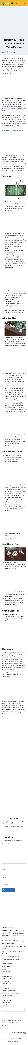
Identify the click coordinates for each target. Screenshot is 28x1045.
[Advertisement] (14, 23)
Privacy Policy (10, 1038)
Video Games (6, 1005)
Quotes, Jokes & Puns (9, 990)
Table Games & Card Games (18, 7)
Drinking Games (7, 976)
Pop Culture (5, 988)
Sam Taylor (6, 51)
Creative (4, 974)
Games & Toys (6, 7)
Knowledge (5, 981)
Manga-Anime (6, 983)
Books (4, 969)
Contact (10, 1041)
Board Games (6, 966)
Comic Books (6, 971)
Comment (5, 844)
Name (5, 869)
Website (5, 884)
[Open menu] (24, 3)
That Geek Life (6, 1000)
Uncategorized (6, 1002)
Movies (4, 986)
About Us (17, 1041)
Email (5, 877)
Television (5, 998)
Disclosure (19, 1038)
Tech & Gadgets (7, 995)
